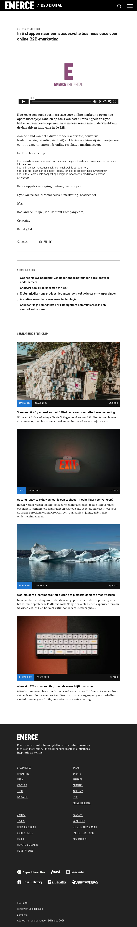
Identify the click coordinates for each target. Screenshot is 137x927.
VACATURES (79, 821)
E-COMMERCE (24, 768)
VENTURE (22, 785)
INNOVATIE (22, 797)
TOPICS (21, 821)
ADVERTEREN (80, 839)
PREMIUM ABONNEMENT (85, 827)
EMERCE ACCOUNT (26, 827)
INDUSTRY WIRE (25, 851)
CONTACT (78, 815)
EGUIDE (20, 839)
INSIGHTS (77, 779)
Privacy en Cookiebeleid (30, 909)
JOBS (75, 797)
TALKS (76, 768)
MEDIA (20, 779)
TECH (20, 791)
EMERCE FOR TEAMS (83, 833)
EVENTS (77, 774)
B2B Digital (51, 6)
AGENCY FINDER (25, 833)
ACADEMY (78, 791)
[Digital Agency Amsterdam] (31, 872)
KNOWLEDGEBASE (82, 803)
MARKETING (23, 774)
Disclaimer (22, 915)
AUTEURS (78, 785)
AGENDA (21, 815)
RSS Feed (22, 903)
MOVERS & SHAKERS (27, 845)
